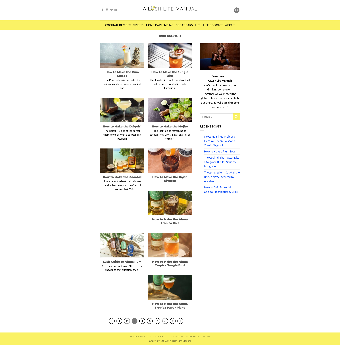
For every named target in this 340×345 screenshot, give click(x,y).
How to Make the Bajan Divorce (169, 178)
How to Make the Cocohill (122, 177)
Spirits (138, 25)
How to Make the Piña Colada (122, 73)
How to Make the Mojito (170, 126)
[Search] (236, 10)
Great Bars (184, 25)
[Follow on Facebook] (102, 10)
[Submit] (236, 116)
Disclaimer (176, 336)
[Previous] (111, 321)
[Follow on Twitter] (111, 10)
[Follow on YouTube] (115, 10)
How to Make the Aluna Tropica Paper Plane (170, 305)
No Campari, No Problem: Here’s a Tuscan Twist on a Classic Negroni (219, 141)
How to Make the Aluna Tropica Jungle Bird (170, 263)
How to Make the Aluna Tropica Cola (170, 221)
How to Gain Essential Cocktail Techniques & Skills (221, 189)
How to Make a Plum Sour (219, 151)
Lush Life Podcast (209, 25)
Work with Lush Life (198, 336)
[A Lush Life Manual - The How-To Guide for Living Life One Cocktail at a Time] (170, 10)
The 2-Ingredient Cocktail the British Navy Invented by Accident (222, 177)
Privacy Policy (139, 336)
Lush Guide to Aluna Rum (122, 261)
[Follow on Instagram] (107, 10)
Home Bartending (159, 25)
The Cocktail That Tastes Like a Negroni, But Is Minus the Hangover (221, 162)
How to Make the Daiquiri (122, 126)
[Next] (180, 321)
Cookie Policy (159, 336)
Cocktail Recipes (118, 25)
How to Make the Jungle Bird (169, 73)
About (230, 25)
